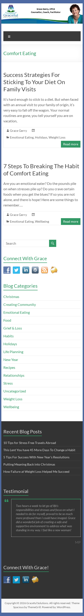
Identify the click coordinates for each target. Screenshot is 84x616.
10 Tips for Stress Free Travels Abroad (29, 443)
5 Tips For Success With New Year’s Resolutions (36, 457)
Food (7, 320)
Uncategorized (14, 391)
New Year (10, 359)
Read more (70, 144)
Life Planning (13, 351)
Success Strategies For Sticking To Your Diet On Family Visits (34, 82)
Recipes (9, 367)
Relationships (13, 375)
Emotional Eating (22, 137)
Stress (8, 383)
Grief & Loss (12, 328)
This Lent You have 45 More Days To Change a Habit (39, 450)
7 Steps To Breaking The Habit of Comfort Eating (41, 169)
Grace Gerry (18, 130)
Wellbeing (42, 221)
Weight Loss (57, 137)
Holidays (41, 137)
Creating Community (19, 304)
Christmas (11, 296)
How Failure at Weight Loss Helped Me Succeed (36, 471)
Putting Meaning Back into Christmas (29, 464)
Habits (8, 336)
